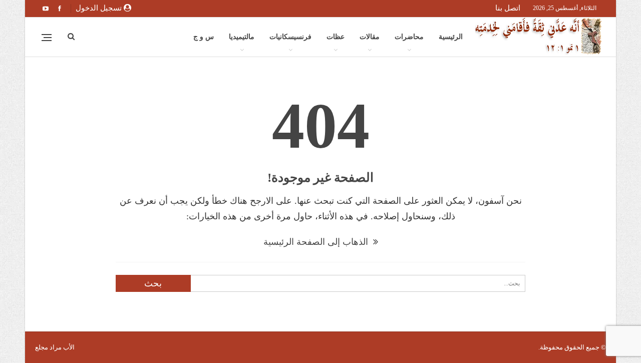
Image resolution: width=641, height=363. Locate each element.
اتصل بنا (507, 8)
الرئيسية (451, 37)
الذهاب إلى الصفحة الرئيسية (317, 242)
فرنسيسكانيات (290, 37)
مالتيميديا (241, 37)
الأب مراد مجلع (55, 347)
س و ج (203, 37)
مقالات (370, 37)
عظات (336, 37)
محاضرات (409, 37)
